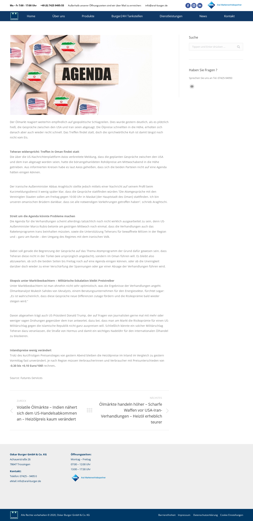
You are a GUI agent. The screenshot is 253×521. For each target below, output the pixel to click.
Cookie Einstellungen (231, 515)
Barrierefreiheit (167, 515)
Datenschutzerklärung (205, 515)
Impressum (184, 515)
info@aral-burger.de (156, 5)
